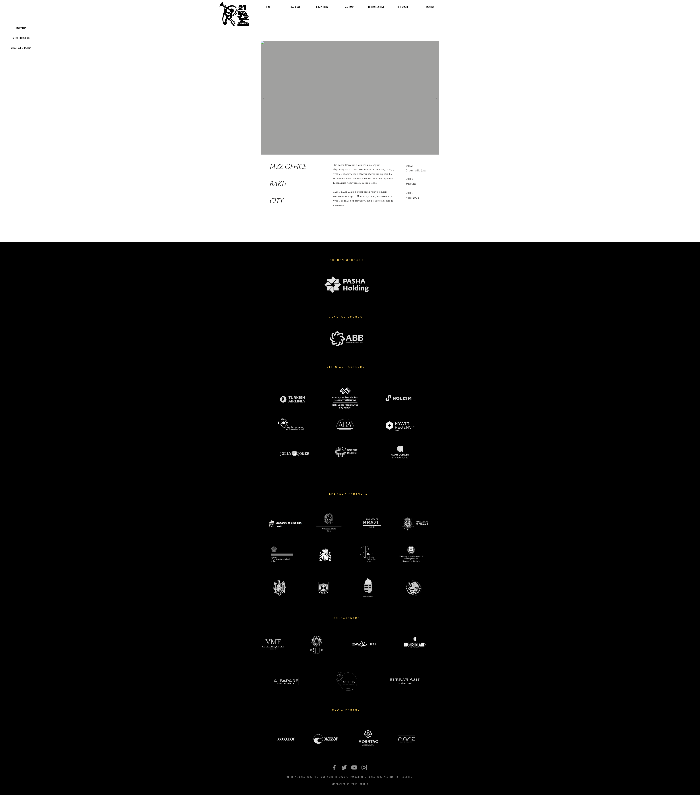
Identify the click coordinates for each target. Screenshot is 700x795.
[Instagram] (364, 767)
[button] (21, 47)
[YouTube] (354, 767)
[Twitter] (344, 767)
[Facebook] (334, 767)
